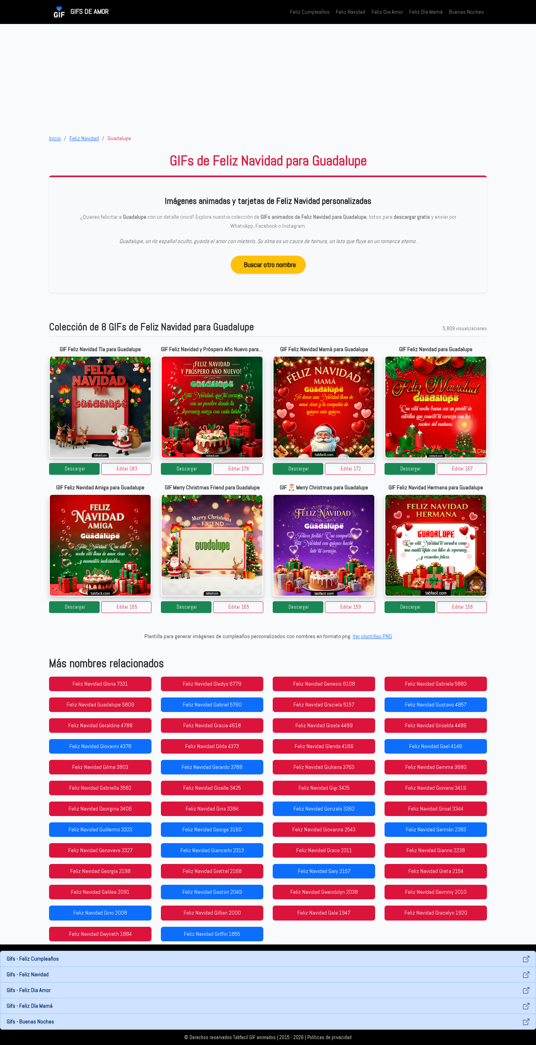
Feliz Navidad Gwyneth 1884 (100, 933)
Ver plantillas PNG (372, 636)
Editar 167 (462, 469)
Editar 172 (351, 469)
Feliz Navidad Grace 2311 (324, 850)
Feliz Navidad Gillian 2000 (212, 912)
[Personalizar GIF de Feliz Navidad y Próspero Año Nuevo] (212, 407)
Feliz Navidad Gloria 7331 (100, 683)
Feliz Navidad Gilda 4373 (212, 746)
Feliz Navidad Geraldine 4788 (100, 725)
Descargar (75, 469)
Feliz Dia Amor (387, 11)
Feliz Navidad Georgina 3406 (100, 808)
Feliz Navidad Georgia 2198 (100, 871)
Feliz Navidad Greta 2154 (435, 871)
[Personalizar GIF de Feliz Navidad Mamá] (324, 407)
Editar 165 (127, 607)
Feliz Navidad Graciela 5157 (324, 704)
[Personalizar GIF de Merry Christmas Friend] (212, 545)
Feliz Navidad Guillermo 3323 (100, 829)
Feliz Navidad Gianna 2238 (436, 850)
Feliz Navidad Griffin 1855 (212, 933)
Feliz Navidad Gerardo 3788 (212, 766)
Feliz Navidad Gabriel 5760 (212, 704)
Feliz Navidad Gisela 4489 (324, 725)
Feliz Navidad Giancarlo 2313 (212, 850)
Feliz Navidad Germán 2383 (436, 829)
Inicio (55, 138)
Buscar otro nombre (270, 264)
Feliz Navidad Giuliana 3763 (324, 766)
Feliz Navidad (350, 11)
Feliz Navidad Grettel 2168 (212, 871)
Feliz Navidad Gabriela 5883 (436, 683)
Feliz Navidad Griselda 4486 (436, 725)
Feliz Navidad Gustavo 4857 (436, 704)
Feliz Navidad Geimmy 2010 (436, 891)
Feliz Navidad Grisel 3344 (435, 808)
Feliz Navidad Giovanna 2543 (324, 829)
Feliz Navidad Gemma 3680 (436, 766)
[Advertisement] (268, 79)
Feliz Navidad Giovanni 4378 (100, 746)
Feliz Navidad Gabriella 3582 (100, 787)
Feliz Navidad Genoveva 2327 (100, 850)
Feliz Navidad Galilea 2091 (100, 891)
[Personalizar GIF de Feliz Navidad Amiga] (100, 545)
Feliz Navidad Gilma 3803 (100, 766)
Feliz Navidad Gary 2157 (324, 871)
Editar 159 (350, 607)
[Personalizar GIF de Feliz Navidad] (436, 407)
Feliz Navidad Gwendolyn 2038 (324, 891)
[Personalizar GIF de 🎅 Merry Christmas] (324, 545)
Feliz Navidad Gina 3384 (212, 808)
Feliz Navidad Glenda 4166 (324, 746)
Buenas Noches (466, 11)
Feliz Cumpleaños (310, 11)
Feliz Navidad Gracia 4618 (212, 725)
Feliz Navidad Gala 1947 (323, 912)
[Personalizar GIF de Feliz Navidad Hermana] (436, 545)
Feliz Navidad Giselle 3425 (212, 787)
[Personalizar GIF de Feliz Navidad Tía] (100, 407)
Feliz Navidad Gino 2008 (100, 912)
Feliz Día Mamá (426, 11)
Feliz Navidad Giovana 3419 (435, 787)
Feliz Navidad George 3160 (212, 829)
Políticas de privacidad (329, 1037)
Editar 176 (238, 469)
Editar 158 (462, 607)
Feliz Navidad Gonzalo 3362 (324, 808)
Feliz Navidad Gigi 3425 (324, 787)
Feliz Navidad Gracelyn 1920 (436, 912)
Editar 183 (127, 469)
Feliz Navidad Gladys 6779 (212, 683)
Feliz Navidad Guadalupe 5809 (100, 704)
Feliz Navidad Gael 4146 (435, 746)
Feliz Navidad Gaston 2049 (212, 891)
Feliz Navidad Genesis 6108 (324, 683)
